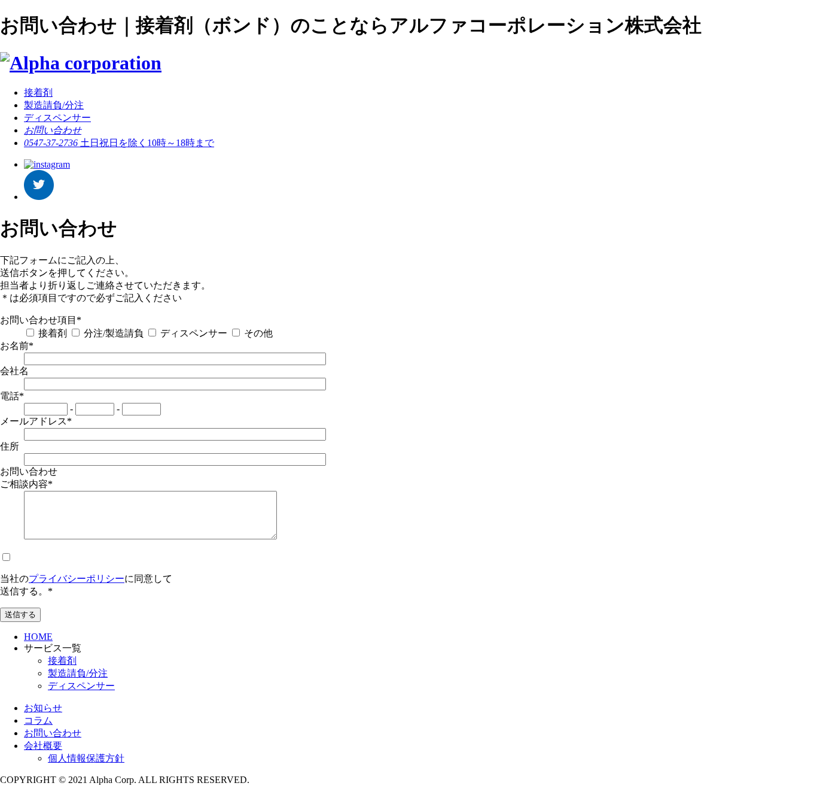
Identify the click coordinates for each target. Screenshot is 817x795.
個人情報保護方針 (86, 758)
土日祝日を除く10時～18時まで (119, 143)
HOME (38, 637)
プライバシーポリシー (76, 579)
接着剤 (38, 92)
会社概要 (43, 746)
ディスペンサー (57, 118)
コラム (38, 720)
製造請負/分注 (54, 105)
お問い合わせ (52, 733)
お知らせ (43, 708)
